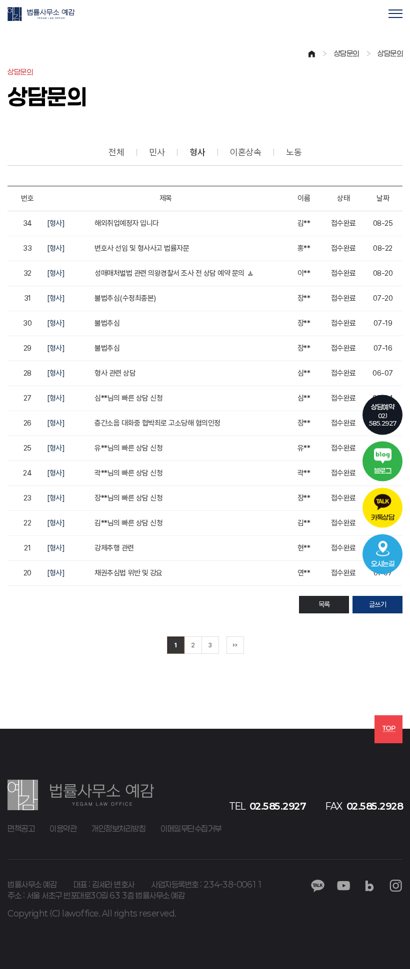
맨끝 (235, 645)
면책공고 (21, 828)
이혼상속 (245, 152)
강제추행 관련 (114, 547)
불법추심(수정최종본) (125, 298)
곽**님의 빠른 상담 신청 (128, 473)
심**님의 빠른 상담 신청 (128, 398)
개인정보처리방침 (119, 828)
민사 (156, 152)
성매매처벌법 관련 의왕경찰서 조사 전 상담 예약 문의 (170, 273)
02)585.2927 (382, 415)
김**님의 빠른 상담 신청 (128, 522)
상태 (343, 198)
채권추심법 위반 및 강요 (128, 572)
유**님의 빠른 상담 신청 (128, 448)
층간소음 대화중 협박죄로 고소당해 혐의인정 (157, 423)
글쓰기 (377, 604)
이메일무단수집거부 (191, 828)
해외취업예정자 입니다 (126, 223)
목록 (324, 604)
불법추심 (107, 323)
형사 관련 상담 (115, 373)
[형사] (55, 223)
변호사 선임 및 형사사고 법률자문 (141, 248)
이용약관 (63, 828)
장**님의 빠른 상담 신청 (128, 497)
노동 (294, 152)
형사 (197, 152)
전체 (116, 152)
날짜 (382, 198)
